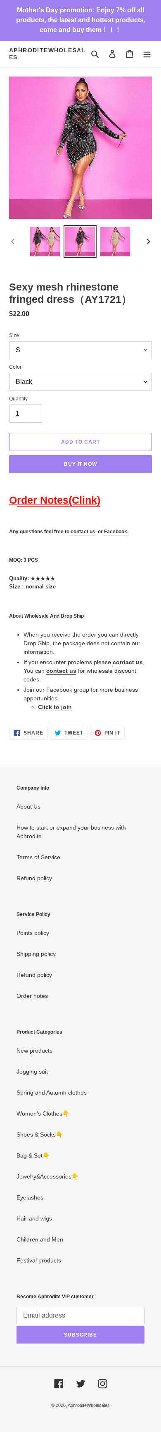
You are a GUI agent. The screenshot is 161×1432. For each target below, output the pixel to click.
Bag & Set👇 (33, 1155)
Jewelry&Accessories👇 (47, 1176)
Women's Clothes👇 (43, 1113)
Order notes (32, 996)
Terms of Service (38, 857)
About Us (28, 806)
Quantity (18, 399)
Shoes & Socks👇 (40, 1134)
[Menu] (147, 53)
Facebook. (116, 532)
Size (14, 335)
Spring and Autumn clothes (52, 1092)
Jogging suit (32, 1071)
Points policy (33, 933)
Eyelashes (30, 1197)
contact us (83, 532)
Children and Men (40, 1239)
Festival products (39, 1260)
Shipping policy (36, 954)
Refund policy (34, 878)
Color (15, 367)
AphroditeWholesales (47, 53)
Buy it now (80, 464)
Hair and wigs (34, 1218)
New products (34, 1050)
